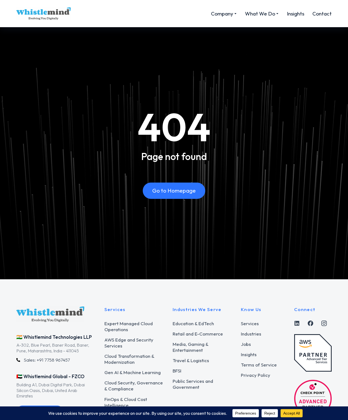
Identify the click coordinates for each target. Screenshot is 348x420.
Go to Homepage (174, 190)
